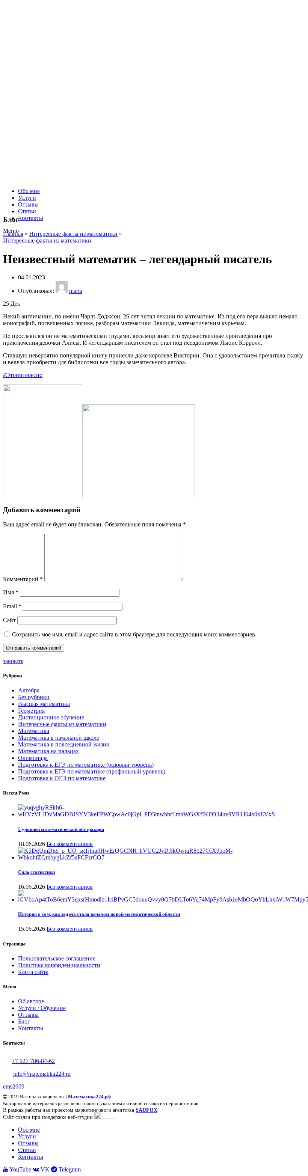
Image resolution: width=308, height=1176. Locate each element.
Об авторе (31, 1001)
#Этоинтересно (22, 375)
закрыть (13, 661)
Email (12, 606)
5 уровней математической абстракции (61, 829)
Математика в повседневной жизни (64, 744)
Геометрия (31, 710)
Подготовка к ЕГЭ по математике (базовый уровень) (86, 764)
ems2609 (13, 1086)
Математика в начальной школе (58, 737)
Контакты (30, 1028)
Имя (10, 592)
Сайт (9, 620)
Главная (13, 234)
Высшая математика (44, 704)
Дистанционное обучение (51, 717)
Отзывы (28, 1015)
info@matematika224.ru (42, 1073)
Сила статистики (36, 872)
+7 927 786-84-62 (33, 1061)
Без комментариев (70, 844)
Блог (24, 1021)
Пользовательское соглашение (56, 958)
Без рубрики (34, 697)
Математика (33, 731)
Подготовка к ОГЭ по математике (62, 778)
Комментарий (23, 579)
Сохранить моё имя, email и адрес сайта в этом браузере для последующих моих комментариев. (134, 634)
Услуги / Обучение (42, 1008)
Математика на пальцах (48, 751)
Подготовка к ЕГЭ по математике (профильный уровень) (91, 771)
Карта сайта (33, 972)
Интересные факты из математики (73, 234)
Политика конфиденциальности (59, 965)
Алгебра (28, 690)
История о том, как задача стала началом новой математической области (99, 914)
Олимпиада (33, 758)
